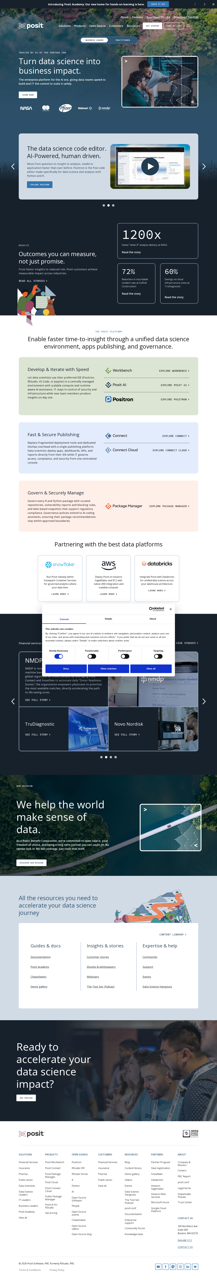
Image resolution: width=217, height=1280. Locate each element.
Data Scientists (27, 1185)
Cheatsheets (38, 976)
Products (80, 26)
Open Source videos (79, 1227)
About (124, 17)
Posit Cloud (51, 1182)
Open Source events (79, 1213)
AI (73, 1191)
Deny (66, 668)
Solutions (65, 26)
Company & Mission (184, 1164)
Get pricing (51, 1212)
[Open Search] (188, 25)
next (204, 4)
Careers (182, 1170)
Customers (116, 26)
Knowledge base (134, 1234)
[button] (150, 166)
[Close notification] (213, 4)
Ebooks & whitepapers (101, 967)
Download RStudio (158, 17)
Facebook (166, 1267)
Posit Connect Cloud (53, 1190)
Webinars (93, 976)
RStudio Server (80, 1174)
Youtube (158, 1267)
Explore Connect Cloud (170, 450)
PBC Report (184, 1176)
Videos (128, 1179)
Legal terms (184, 1188)
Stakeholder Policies (184, 1195)
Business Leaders (28, 1205)
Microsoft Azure (160, 1202)
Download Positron (186, 17)
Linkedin (188, 1267)
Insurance (24, 1168)
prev (195, 4)
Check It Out (158, 4)
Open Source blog (82, 1234)
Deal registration (160, 1168)
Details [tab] (108, 619)
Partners (137, 17)
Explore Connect (174, 436)
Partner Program (160, 1162)
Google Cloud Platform (158, 1210)
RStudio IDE (78, 1168)
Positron (76, 1162)
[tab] (94, 40)
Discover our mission (31, 862)
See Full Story (36, 700)
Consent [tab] (64, 619)
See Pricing (26, 1097)
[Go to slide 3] (113, 205)
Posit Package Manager (53, 1175)
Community (150, 957)
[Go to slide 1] (104, 205)
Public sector (26, 1179)
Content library (133, 1168)
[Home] (31, 25)
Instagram (180, 1267)
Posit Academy (40, 967)
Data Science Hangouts (157, 986)
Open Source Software (79, 1199)
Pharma (23, 1174)
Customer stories (98, 957)
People (75, 1205)
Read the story (131, 252)
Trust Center (185, 1202)
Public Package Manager (53, 1198)
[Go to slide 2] (108, 205)
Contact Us (185, 1218)
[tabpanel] (108, 86)
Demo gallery (174, 25)
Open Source (97, 26)
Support (148, 967)
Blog (127, 1162)
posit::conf (130, 1208)
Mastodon (173, 1267)
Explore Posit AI (174, 385)
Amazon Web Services (158, 1195)
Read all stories (32, 281)
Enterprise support (130, 1221)
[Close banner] (171, 609)
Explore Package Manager (168, 506)
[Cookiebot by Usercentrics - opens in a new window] (151, 609)
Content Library (171, 934)
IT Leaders (25, 1199)
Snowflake (157, 1174)
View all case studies (178, 643)
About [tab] (153, 619)
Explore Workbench (173, 370)
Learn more (28, 94)
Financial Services (28, 1162)
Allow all (150, 668)
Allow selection (109, 668)
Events (147, 976)
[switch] (92, 656)
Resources (133, 26)
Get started (152, 25)
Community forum (135, 1228)
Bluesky (195, 1267)
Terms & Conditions (30, 1270)
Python (76, 1185)
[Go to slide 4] (115, 757)
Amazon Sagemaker (157, 1187)
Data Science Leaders (26, 1193)
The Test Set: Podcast (101, 986)
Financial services (30, 643)
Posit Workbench (54, 1162)
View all (23, 1217)
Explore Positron (39, 184)
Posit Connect (53, 1168)
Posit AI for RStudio (51, 1206)
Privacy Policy (57, 1270)
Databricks (157, 1179)
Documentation (40, 957)
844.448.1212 (185, 1240)
